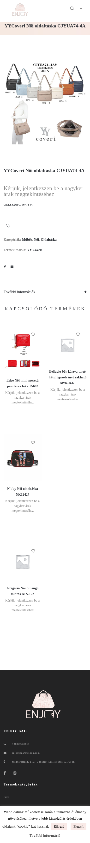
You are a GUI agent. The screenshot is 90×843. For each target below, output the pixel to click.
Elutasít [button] (78, 826)
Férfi (6, 797)
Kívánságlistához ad (8, 225)
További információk (19, 292)
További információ (45, 835)
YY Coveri (34, 250)
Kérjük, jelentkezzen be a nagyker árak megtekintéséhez (43, 191)
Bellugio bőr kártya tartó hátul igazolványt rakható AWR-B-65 (67, 377)
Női (36, 239)
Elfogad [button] (59, 826)
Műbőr (27, 239)
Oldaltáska (49, 239)
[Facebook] (5, 773)
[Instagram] (15, 773)
